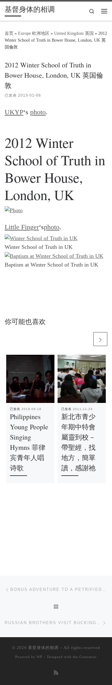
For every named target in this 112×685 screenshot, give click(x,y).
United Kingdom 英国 (74, 33)
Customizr (88, 657)
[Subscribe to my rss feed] (56, 673)
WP (39, 657)
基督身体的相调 (43, 647)
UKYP (14, 112)
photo (38, 112)
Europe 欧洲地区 (33, 33)
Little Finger (22, 227)
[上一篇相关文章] (85, 339)
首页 (9, 33)
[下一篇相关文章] (100, 339)
